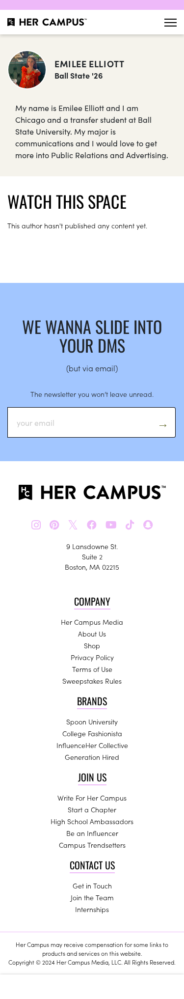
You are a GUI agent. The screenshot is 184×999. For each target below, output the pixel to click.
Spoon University (92, 721)
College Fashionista (92, 733)
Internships (92, 909)
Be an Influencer (92, 833)
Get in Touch (92, 885)
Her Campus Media (92, 622)
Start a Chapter (92, 809)
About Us (92, 633)
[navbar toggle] (170, 22)
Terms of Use (92, 669)
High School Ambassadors (92, 821)
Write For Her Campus (92, 798)
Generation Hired (92, 757)
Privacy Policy (92, 657)
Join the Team (92, 897)
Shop (92, 645)
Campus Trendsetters (92, 845)
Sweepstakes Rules (92, 681)
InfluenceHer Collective (92, 745)
